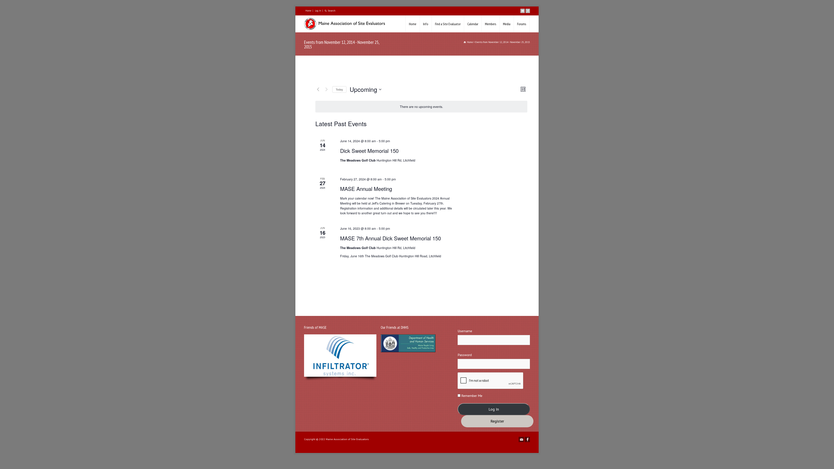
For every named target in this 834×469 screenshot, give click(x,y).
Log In (318, 10)
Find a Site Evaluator (448, 24)
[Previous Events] (318, 89)
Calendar (472, 24)
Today (339, 89)
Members (490, 24)
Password (465, 355)
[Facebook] (528, 11)
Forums (521, 24)
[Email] (522, 11)
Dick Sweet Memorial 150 (369, 150)
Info (425, 24)
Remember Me (471, 395)
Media (506, 24)
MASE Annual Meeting (366, 188)
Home (308, 10)
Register (497, 421)
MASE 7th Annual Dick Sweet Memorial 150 (390, 238)
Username (465, 331)
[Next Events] (326, 89)
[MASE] (346, 24)
